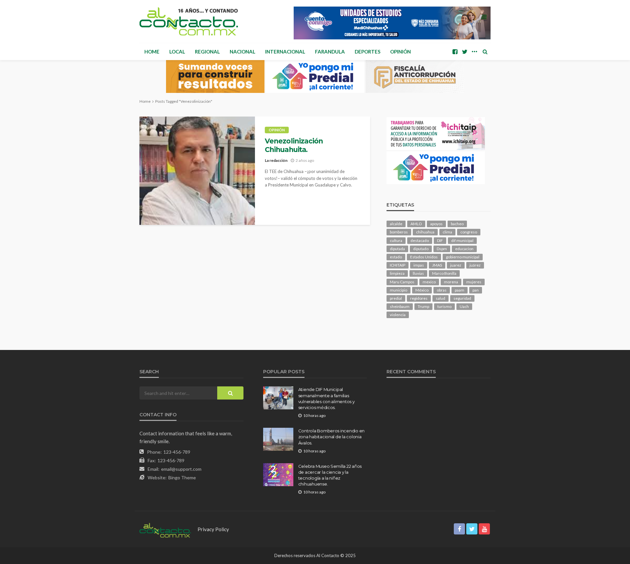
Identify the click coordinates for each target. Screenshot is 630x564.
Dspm (442, 248)
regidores (419, 298)
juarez (455, 265)
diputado (421, 248)
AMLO (416, 223)
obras (442, 290)
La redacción (276, 160)
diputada (397, 248)
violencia (398, 314)
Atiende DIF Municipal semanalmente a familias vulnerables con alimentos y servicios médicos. (326, 398)
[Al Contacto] (188, 21)
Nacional (242, 51)
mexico (429, 281)
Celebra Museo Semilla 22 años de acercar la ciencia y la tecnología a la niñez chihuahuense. (330, 475)
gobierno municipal (462, 256)
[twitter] (465, 51)
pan (475, 290)
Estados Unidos (424, 256)
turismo (444, 306)
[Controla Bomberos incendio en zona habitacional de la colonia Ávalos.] (278, 439)
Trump (423, 306)
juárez (475, 265)
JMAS (437, 265)
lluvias (418, 273)
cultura (396, 240)
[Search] (485, 51)
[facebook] (455, 51)
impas (418, 265)
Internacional (285, 51)
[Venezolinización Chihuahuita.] (197, 171)
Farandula (330, 51)
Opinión (400, 51)
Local (177, 51)
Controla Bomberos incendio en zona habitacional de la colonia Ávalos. (331, 436)
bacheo (457, 223)
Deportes (367, 51)
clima (447, 231)
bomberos (399, 231)
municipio (398, 290)
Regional (207, 51)
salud (440, 298)
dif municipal (462, 240)
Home (151, 51)
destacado (419, 240)
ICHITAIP (397, 265)
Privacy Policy (213, 529)
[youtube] (484, 528)
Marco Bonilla (444, 273)
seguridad (462, 298)
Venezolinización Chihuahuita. (294, 145)
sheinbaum (400, 306)
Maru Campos (402, 281)
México (422, 290)
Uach (464, 306)
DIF (440, 240)
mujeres (473, 281)
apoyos (436, 223)
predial (396, 298)
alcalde (396, 223)
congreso (468, 231)
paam (459, 290)
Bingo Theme (182, 477)
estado (396, 256)
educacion (464, 248)
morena (451, 281)
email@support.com (181, 469)
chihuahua (425, 231)
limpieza (397, 273)
